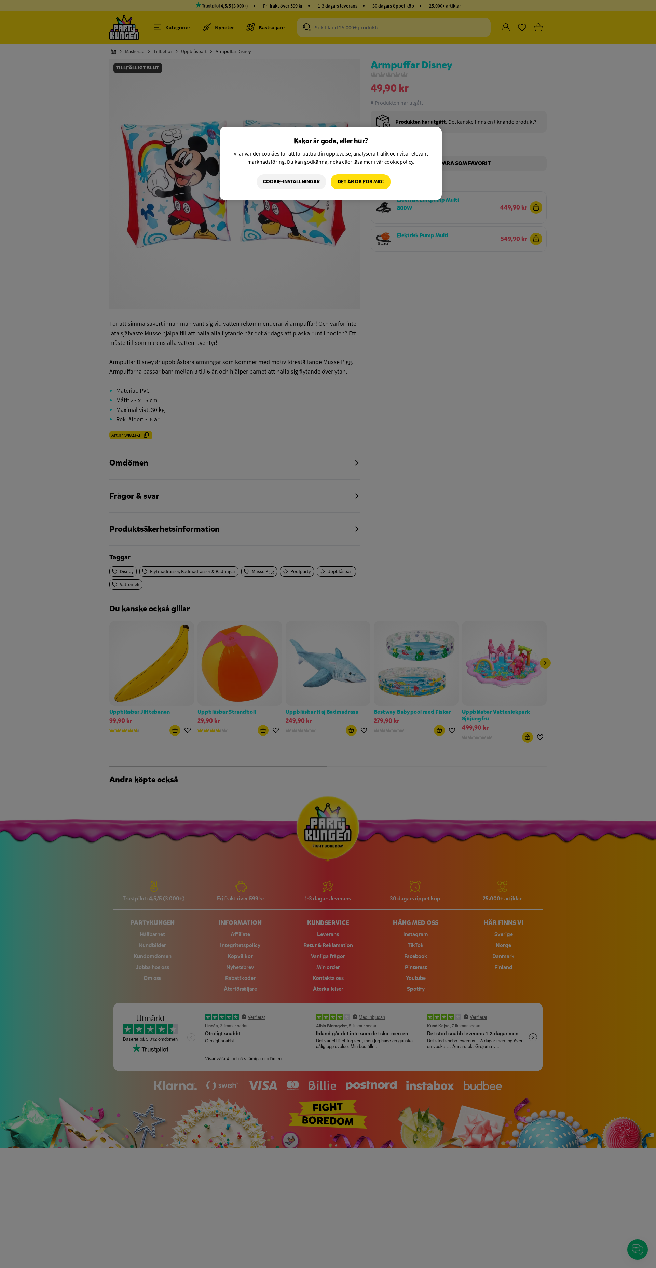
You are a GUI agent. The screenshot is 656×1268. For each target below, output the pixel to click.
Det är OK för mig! (361, 181)
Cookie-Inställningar (291, 181)
